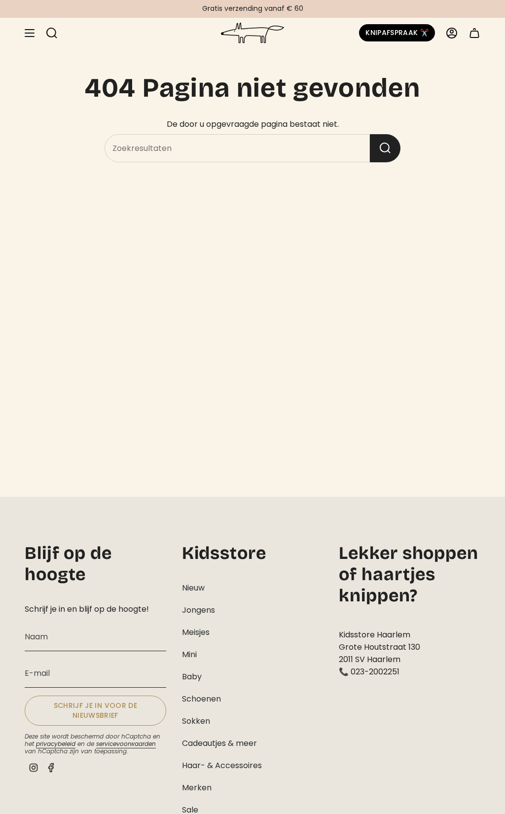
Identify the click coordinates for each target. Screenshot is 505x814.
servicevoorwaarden (126, 744)
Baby (192, 676)
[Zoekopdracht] (385, 148)
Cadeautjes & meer (219, 743)
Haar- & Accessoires (222, 765)
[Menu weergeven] (29, 32)
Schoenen (201, 698)
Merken (197, 787)
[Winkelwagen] (474, 32)
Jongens (198, 610)
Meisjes (196, 632)
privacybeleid (55, 744)
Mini (189, 654)
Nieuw (193, 587)
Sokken (196, 721)
